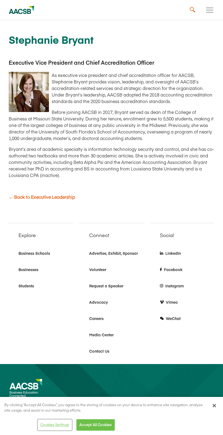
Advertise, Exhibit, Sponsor (113, 253)
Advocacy (98, 302)
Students (26, 285)
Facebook (173, 269)
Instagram (174, 285)
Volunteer (97, 269)
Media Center (101, 334)
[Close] (214, 406)
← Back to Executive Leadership (42, 197)
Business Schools (34, 253)
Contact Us (99, 351)
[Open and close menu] (209, 10)
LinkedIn (173, 253)
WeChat (173, 318)
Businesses (28, 269)
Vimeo (172, 302)
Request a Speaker (106, 285)
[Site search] (192, 10)
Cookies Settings (54, 424)
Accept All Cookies (95, 424)
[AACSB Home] (21, 10)
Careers (96, 318)
